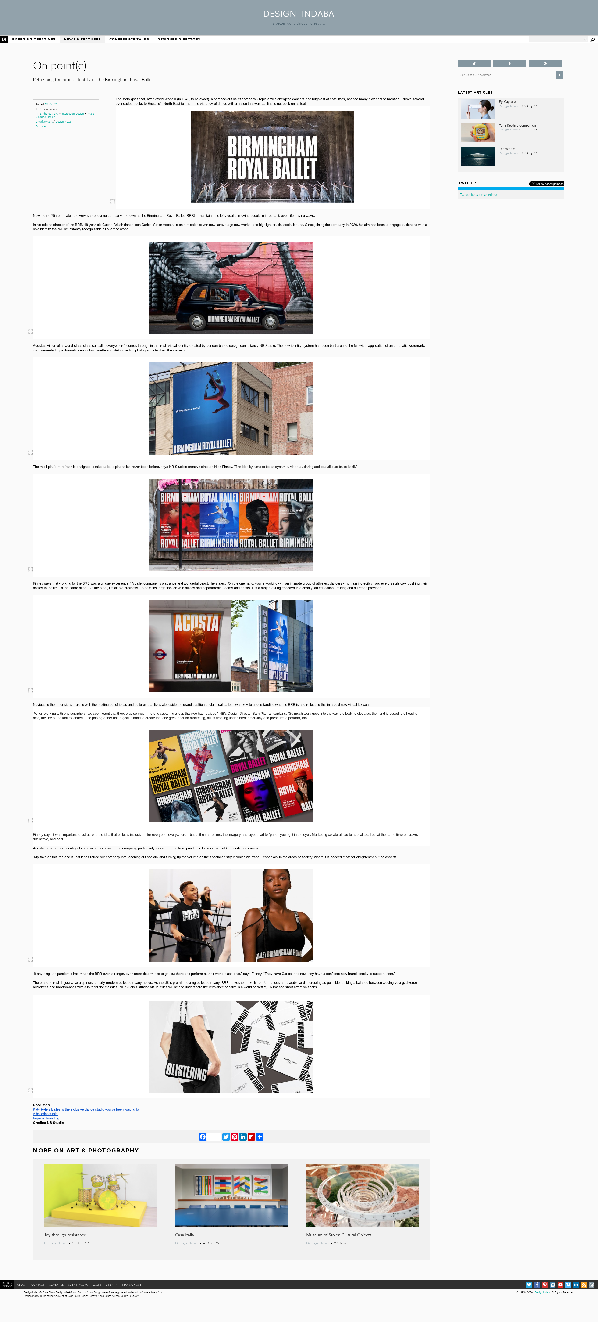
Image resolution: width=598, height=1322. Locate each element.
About (22, 1284)
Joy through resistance (65, 1235)
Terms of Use (131, 1284)
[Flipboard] (251, 1137)
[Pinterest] (234, 1137)
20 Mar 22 (51, 104)
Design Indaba (542, 1292)
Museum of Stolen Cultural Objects (338, 1235)
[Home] (299, 15)
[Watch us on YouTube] (560, 1285)
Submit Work (78, 1284)
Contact (37, 1284)
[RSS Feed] (584, 1285)
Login (97, 1284)
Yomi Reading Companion (517, 125)
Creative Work (44, 121)
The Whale (507, 148)
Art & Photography (47, 114)
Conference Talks (129, 39)
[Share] (259, 1137)
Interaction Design (72, 114)
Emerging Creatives (33, 39)
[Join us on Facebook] (509, 63)
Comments (42, 126)
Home (4, 39)
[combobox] (558, 39)
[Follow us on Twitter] (474, 63)
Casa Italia (184, 1235)
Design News (63, 121)
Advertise (56, 1284)
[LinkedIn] (243, 1137)
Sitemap (111, 1284)
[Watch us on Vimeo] (568, 1285)
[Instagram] (552, 1285)
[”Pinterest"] (545, 63)
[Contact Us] (591, 1285)
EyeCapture (507, 101)
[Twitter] (226, 1137)
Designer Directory (179, 39)
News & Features (82, 39)
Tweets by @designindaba (478, 194)
